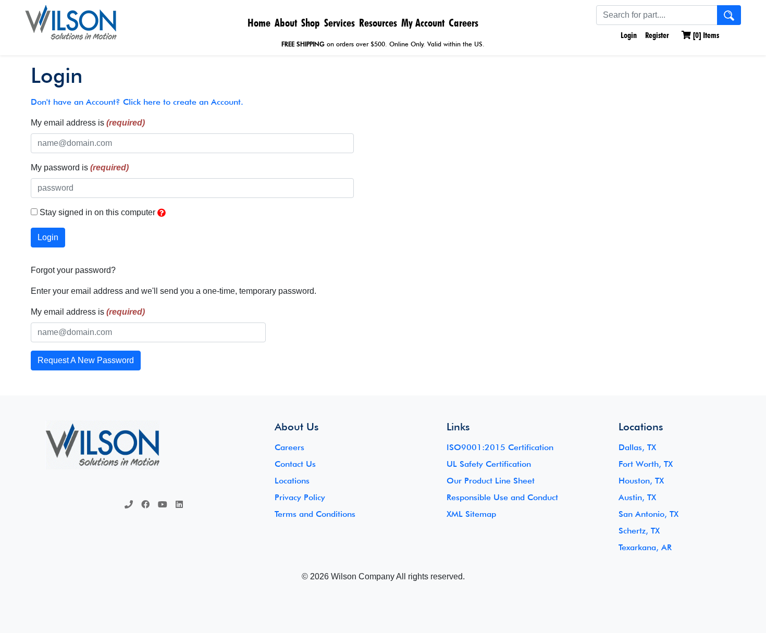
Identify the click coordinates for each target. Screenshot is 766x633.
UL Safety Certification (489, 464)
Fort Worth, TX (646, 464)
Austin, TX (637, 497)
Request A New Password (86, 360)
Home (259, 22)
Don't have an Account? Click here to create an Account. (137, 102)
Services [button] (339, 22)
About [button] (286, 22)
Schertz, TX (639, 531)
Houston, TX (641, 481)
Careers (463, 22)
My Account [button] (422, 22)
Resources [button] (378, 22)
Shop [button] (310, 22)
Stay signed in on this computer (97, 212)
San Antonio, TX (648, 514)
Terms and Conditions (315, 514)
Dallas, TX (637, 447)
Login (628, 35)
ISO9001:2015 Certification (500, 447)
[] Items (705, 35)
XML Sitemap (471, 514)
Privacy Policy (300, 497)
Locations (292, 481)
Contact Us (295, 464)
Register (657, 35)
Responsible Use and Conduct (502, 497)
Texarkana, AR (645, 547)
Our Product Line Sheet (491, 481)
